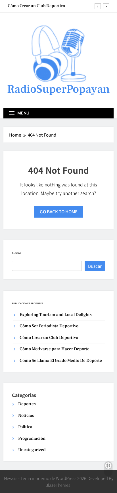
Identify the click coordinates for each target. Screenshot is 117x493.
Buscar (16, 252)
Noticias (26, 415)
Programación (31, 438)
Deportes (27, 404)
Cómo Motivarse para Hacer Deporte (54, 349)
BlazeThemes (57, 485)
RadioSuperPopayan (58, 89)
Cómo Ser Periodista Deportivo (49, 326)
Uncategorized (32, 449)
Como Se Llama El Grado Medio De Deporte (61, 360)
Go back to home (59, 211)
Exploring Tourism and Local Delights (56, 314)
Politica (25, 427)
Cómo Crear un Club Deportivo (36, 6)
